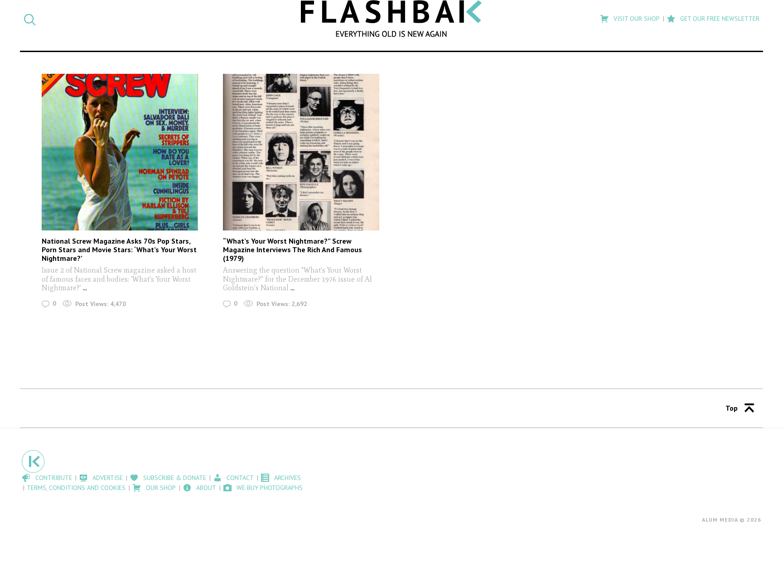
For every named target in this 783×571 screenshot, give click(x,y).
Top (731, 408)
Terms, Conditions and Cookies (76, 488)
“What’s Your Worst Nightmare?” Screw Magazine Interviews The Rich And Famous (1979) (292, 249)
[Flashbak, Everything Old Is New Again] (391, 18)
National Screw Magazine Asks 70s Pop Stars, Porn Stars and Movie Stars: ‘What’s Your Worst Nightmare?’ (119, 249)
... (85, 287)
